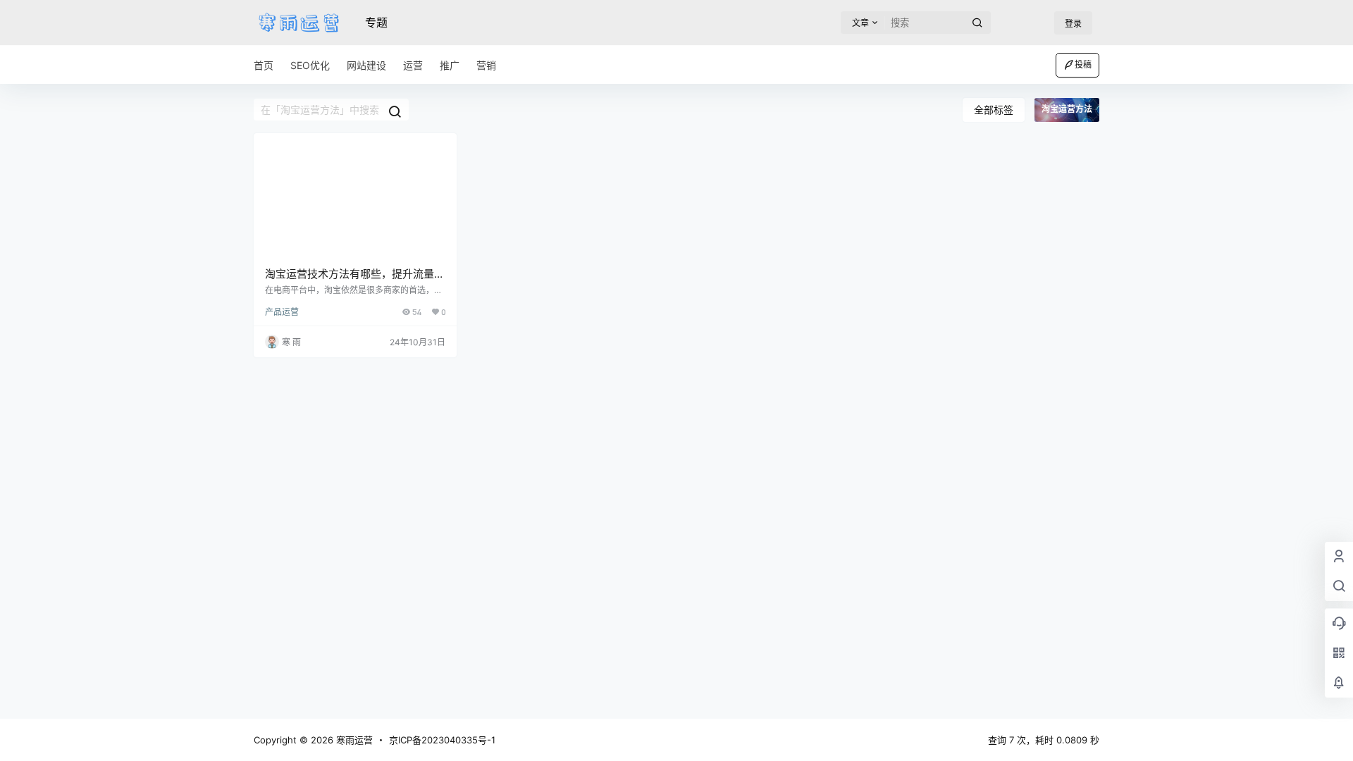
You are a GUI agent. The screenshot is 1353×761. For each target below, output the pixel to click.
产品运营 (282, 312)
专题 (376, 23)
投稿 (1083, 64)
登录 (1073, 23)
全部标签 (993, 110)
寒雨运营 (353, 739)
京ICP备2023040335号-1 (442, 739)
